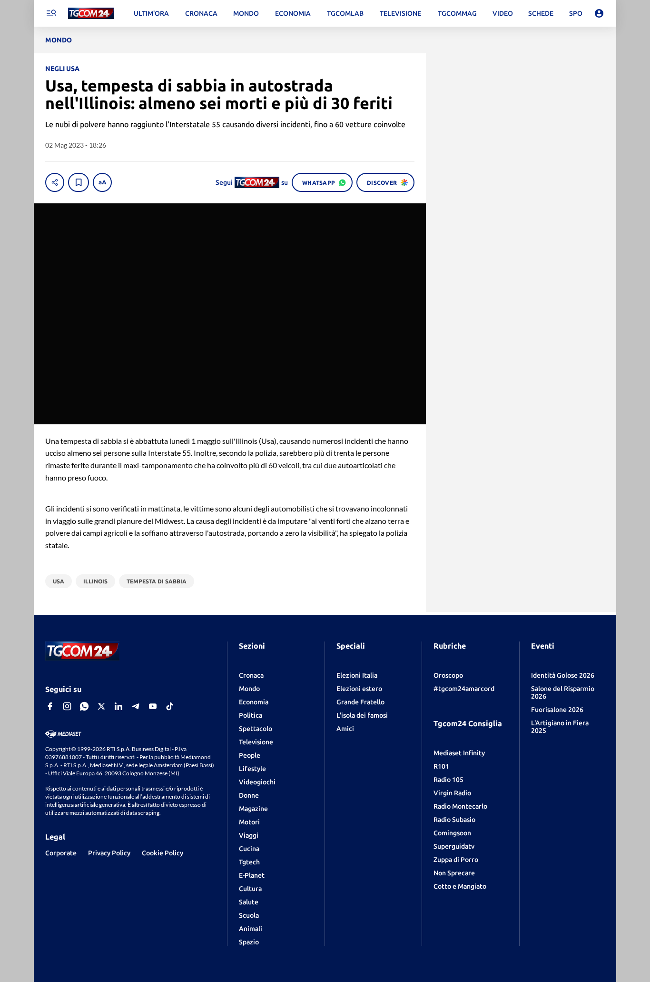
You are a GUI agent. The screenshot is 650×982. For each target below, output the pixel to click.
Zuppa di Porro (455, 859)
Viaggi (248, 835)
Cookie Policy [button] (162, 853)
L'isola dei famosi (362, 715)
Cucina (249, 848)
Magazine (253, 808)
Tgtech (249, 862)
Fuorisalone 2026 (557, 709)
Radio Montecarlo (460, 806)
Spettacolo (255, 728)
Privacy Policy (109, 853)
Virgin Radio (452, 793)
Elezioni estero (359, 688)
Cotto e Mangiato (459, 886)
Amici (345, 728)
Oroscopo (448, 675)
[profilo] (599, 13)
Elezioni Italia (356, 675)
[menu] (51, 13)
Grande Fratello (360, 702)
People (249, 755)
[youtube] (153, 706)
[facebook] (50, 706)
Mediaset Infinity (459, 753)
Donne (249, 795)
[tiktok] (170, 706)
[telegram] (135, 706)
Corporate (61, 853)
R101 (441, 766)
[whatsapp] (84, 706)
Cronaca (251, 675)
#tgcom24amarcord (463, 688)
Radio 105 (448, 779)
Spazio (249, 942)
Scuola (249, 915)
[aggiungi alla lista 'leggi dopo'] (78, 182)
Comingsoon (452, 833)
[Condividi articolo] (54, 182)
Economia (253, 702)
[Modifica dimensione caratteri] (102, 182)
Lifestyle (252, 768)
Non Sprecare (454, 873)
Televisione (256, 742)
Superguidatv (453, 846)
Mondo (249, 688)
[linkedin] (118, 706)
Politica (250, 715)
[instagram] (67, 706)
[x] (101, 706)
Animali (250, 928)
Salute (248, 902)
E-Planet (252, 875)
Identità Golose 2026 (562, 675)
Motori (249, 822)
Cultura (250, 888)
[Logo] (91, 14)
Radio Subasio (454, 819)
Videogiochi (257, 782)
